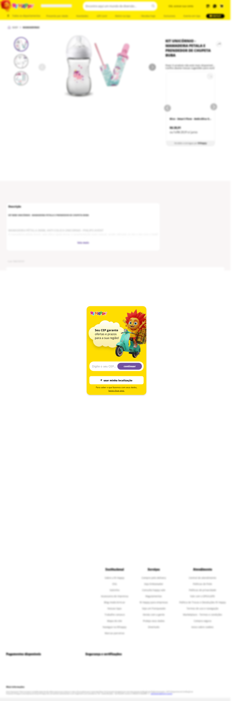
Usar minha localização (118, 380)
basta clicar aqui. (116, 390)
